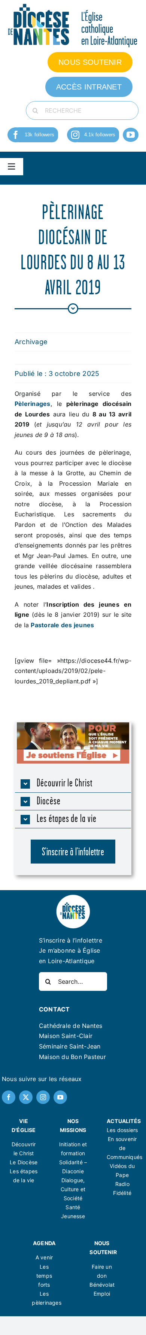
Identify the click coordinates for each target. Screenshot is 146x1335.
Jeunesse (73, 1216)
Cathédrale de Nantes (71, 1025)
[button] (73, 783)
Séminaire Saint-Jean (70, 1046)
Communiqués (124, 1157)
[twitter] (26, 1097)
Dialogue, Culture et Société (73, 1189)
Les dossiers (122, 1130)
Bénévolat (102, 1284)
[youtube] (131, 135)
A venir (44, 1257)
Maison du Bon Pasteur (72, 1057)
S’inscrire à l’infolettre (70, 940)
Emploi (102, 1293)
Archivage (31, 342)
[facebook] (15, 134)
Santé (73, 1207)
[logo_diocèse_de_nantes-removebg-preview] (73, 897)
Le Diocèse (23, 1162)
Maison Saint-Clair (65, 1036)
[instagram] (75, 134)
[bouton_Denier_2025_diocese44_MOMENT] (73, 725)
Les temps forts (44, 1275)
